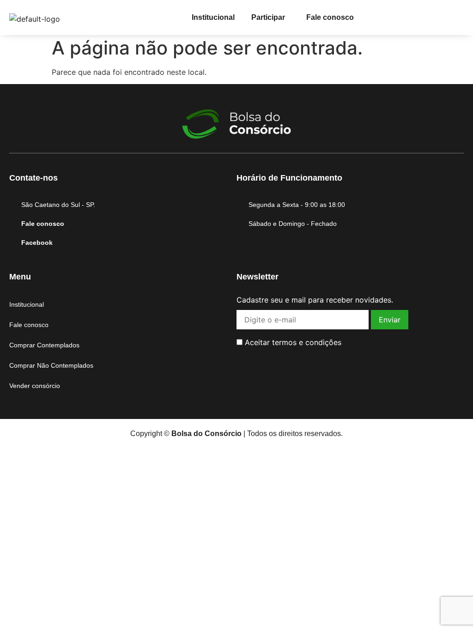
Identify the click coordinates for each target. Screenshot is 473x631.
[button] (270, 17)
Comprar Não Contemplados (51, 365)
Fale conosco (330, 17)
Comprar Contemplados (44, 345)
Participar (268, 17)
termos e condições (306, 342)
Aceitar (292, 342)
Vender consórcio (34, 385)
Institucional (213, 17)
